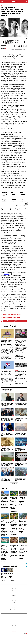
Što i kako (14, 595)
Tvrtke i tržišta (14, 588)
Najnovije (7, 389)
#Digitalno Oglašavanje (14, 314)
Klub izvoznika (14, 607)
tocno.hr (14, 631)
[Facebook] (14, 46)
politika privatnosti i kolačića (14, 629)
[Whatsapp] (24, 46)
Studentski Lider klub (14, 609)
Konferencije (14, 612)
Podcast (14, 602)
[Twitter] (17, 46)
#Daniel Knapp (16, 317)
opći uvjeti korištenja (14, 627)
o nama (14, 621)
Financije (14, 590)
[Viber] (26, 46)
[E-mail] (21, 46)
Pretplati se (14, 614)
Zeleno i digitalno (14, 597)
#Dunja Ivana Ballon (6, 317)
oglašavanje (14, 625)
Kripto (14, 593)
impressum (14, 623)
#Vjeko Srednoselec (15, 316)
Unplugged (14, 600)
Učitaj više (14, 483)
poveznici (6, 274)
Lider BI (14, 604)
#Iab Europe (4, 314)
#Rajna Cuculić (5, 316)
